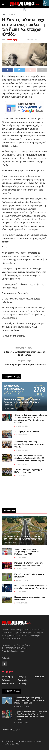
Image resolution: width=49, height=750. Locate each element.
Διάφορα (6, 680)
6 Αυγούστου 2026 (22, 580)
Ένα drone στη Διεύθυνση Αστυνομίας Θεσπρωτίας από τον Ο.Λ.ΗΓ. (29, 444)
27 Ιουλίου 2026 (10, 542)
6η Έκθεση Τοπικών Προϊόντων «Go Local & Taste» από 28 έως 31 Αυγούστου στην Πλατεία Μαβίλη (29, 458)
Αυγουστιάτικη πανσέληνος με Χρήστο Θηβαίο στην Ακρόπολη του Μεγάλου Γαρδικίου (22, 402)
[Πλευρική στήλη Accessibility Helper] (46, 3)
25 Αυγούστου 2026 (11, 408)
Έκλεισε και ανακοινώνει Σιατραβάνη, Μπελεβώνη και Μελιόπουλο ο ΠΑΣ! (27, 551)
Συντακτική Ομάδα (13, 40)
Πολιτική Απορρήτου (11, 730)
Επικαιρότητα (8, 684)
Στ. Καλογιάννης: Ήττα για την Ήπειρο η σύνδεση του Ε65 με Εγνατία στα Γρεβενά (23, 537)
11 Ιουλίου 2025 (31, 40)
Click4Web (15, 744)
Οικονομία (22, 680)
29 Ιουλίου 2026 (21, 591)
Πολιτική (22, 684)
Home (4, 15)
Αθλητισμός (12, 15)
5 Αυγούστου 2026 (22, 569)
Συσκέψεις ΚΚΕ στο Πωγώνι (26, 431)
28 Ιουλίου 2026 (21, 557)
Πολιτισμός (39, 677)
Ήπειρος (22, 677)
